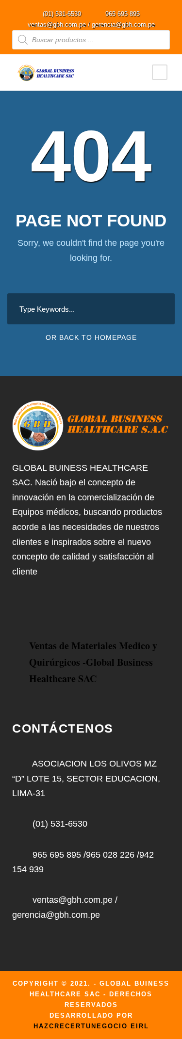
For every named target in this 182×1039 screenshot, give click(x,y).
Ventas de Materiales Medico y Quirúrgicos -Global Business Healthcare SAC (93, 662)
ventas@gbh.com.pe (57, 24)
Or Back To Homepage (91, 337)
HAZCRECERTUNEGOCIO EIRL (91, 1026)
